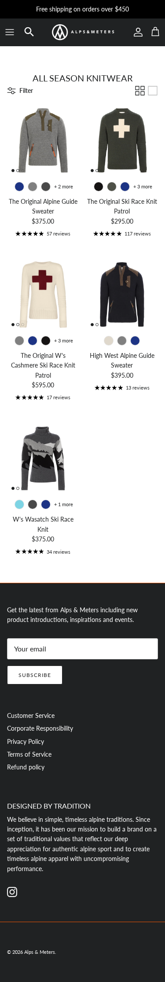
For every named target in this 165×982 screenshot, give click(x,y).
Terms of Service (29, 754)
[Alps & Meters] (83, 32)
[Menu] (9, 32)
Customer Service (31, 715)
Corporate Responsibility (40, 728)
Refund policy (25, 767)
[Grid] (140, 90)
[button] (29, 32)
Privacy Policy (25, 741)
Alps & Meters (39, 952)
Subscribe (34, 675)
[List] (152, 90)
